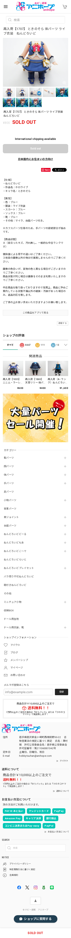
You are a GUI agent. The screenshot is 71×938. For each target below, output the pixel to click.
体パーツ (9, 474)
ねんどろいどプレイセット (19, 568)
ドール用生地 (11, 619)
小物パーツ (10, 500)
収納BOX (9, 610)
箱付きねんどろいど (15, 585)
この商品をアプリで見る (35, 312)
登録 (61, 691)
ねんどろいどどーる (15, 534)
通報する (62, 323)
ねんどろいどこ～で (15, 551)
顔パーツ (9, 466)
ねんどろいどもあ (14, 542)
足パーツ (9, 491)
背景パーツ (10, 508)
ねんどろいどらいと (15, 559)
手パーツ (9, 483)
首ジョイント (11, 517)
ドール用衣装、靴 (14, 627)
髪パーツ (9, 457)
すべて (10, 345)
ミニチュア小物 (12, 602)
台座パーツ (10, 525)
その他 (7, 593)
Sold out (35, 148)
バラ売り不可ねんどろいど (19, 576)
